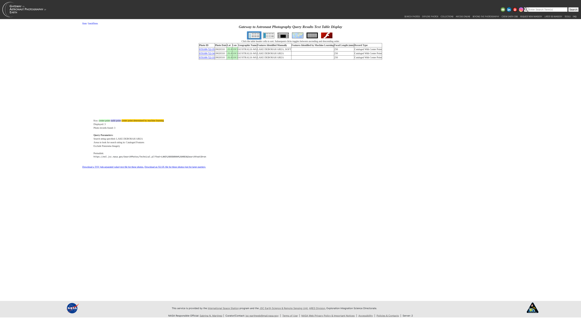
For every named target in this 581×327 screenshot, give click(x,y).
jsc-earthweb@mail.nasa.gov (262, 315)
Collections (447, 16)
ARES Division (317, 308)
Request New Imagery (531, 16)
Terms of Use (290, 315)
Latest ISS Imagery (553, 16)
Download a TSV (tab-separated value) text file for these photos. (113, 167)
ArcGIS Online (463, 16)
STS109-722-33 (207, 57)
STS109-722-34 (207, 53)
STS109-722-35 (207, 49)
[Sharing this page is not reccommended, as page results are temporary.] (289, 10)
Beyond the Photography (486, 16)
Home (84, 23)
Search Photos (412, 16)
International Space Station (223, 308)
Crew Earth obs (510, 16)
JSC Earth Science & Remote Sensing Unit (283, 308)
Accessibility (365, 315)
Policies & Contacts (388, 315)
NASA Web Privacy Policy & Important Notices (328, 315)
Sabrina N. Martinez (211, 315)
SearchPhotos (93, 23)
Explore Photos (430, 16)
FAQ (574, 16)
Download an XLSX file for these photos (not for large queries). (175, 167)
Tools (567, 16)
